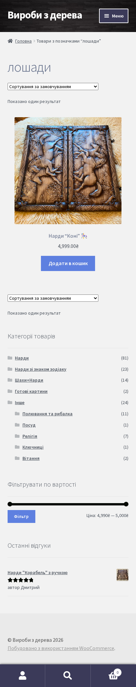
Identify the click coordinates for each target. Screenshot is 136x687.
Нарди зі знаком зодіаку (40, 369)
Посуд (29, 425)
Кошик (105, 670)
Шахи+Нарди (29, 380)
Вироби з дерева (45, 14)
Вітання (31, 458)
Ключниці (33, 447)
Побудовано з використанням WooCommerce (61, 648)
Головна (23, 41)
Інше (19, 402)
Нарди (22, 358)
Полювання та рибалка (47, 414)
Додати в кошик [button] (68, 263)
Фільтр (21, 516)
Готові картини (31, 391)
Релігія (29, 436)
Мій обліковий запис (22, 676)
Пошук (67, 676)
